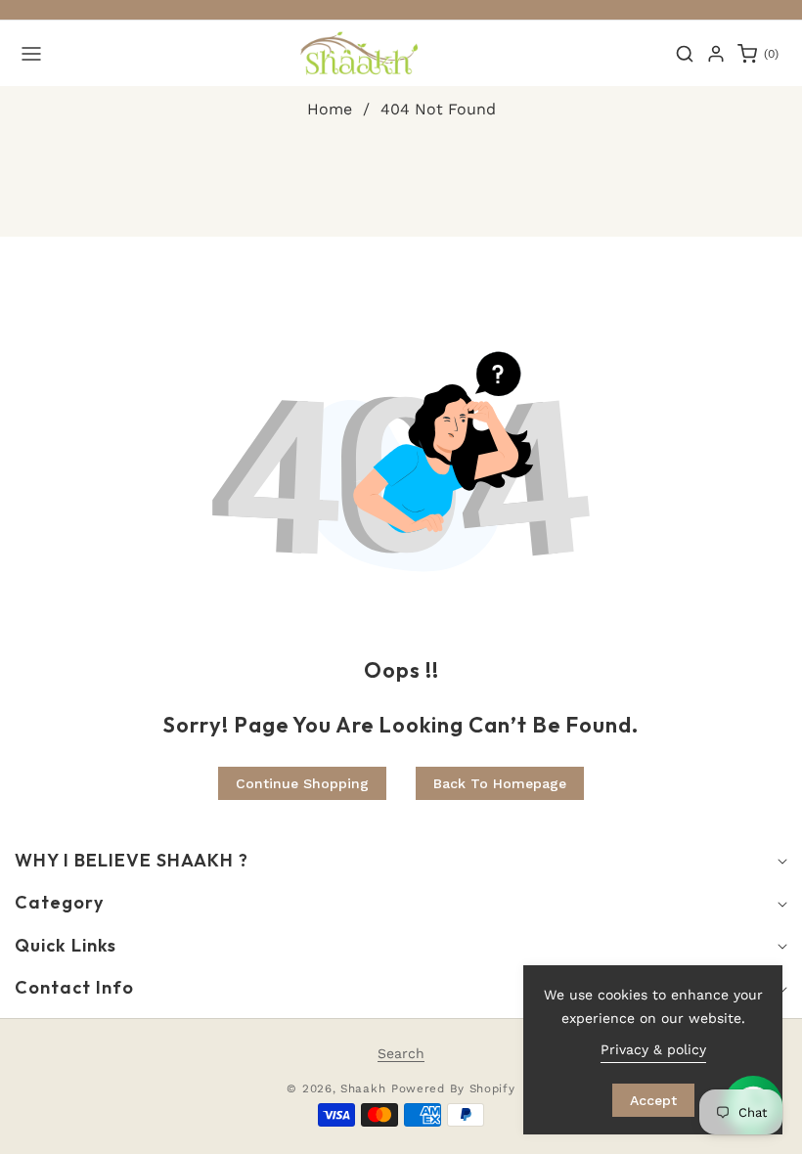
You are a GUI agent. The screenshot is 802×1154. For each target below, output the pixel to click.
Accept (653, 1100)
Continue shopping (302, 783)
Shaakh (362, 1088)
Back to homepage (499, 783)
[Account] (716, 54)
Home (329, 109)
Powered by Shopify (453, 1088)
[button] (31, 54)
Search (401, 1053)
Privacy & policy (653, 1049)
